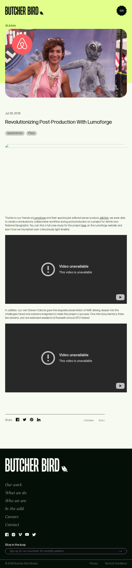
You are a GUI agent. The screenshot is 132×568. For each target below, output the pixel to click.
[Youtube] (27, 535)
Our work (13, 485)
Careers (12, 517)
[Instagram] (13, 535)
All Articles (10, 25)
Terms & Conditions (116, 563)
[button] (122, 11)
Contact (12, 525)
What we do (15, 493)
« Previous (88, 420)
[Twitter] (34, 535)
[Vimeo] (20, 535)
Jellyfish (104, 218)
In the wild (14, 509)
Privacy (94, 563)
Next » (102, 420)
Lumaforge (40, 218)
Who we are (15, 501)
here (84, 225)
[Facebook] (7, 535)
